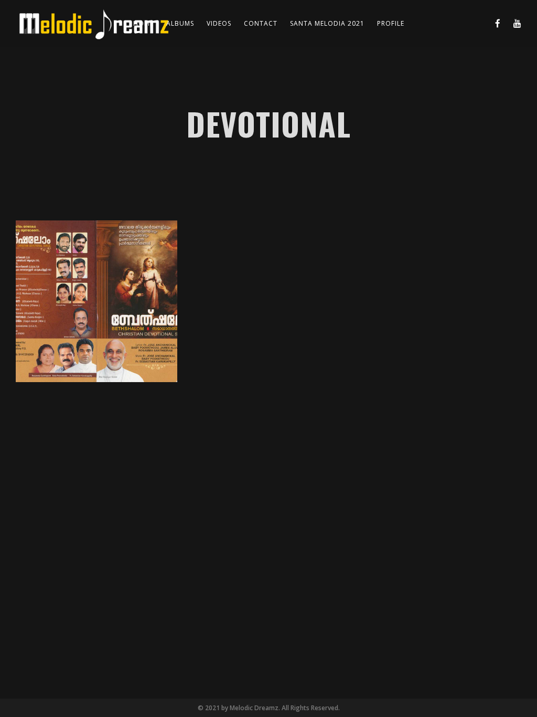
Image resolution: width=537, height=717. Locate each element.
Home (143, 23)
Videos (219, 23)
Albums (180, 23)
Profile (390, 23)
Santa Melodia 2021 (327, 23)
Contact (260, 23)
